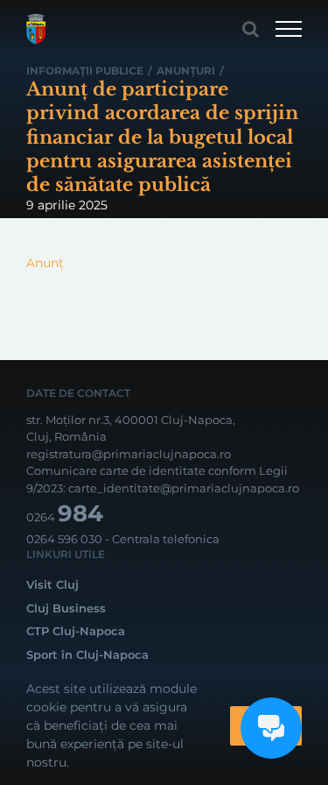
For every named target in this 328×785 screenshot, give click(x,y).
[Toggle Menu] (289, 29)
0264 (64, 517)
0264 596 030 (64, 539)
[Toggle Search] (250, 29)
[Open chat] (271, 728)
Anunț (45, 263)
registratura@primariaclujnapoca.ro (128, 454)
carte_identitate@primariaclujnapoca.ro (183, 488)
